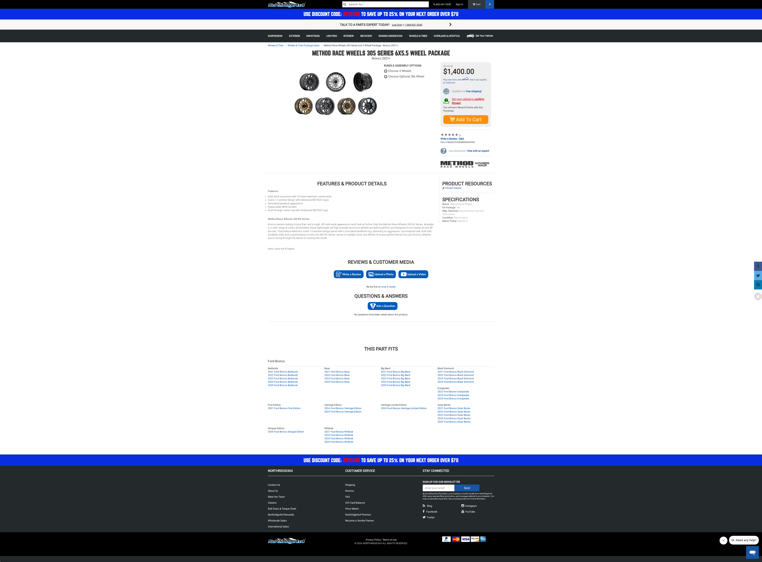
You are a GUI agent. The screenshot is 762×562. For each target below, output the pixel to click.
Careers (272, 502)
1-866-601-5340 (413, 24)
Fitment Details (453, 188)
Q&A (461, 138)
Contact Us (274, 484)
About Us (273, 490)
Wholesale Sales (277, 520)
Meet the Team (276, 496)
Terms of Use (389, 539)
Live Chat (397, 24)
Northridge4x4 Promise (358, 514)
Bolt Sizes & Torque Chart (282, 508)
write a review (388, 286)
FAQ (347, 496)
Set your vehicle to (468, 101)
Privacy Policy (373, 539)
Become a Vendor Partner (359, 520)
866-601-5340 (443, 4)
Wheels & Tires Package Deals (303, 45)
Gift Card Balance (355, 502)
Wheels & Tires (275, 45)
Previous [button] (312, 25)
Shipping (350, 484)
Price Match (352, 508)
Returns (349, 490)
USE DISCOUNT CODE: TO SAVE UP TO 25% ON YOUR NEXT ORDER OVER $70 (381, 14)
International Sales (278, 526)
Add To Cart (468, 119)
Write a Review (449, 138)
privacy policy (461, 499)
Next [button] (450, 25)
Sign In (459, 4)
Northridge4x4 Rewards (281, 514)
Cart (483, 4)
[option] (381, 25)
